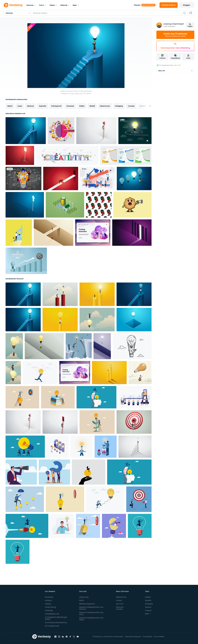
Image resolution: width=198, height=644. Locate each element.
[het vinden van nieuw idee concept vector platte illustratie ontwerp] (135, 397)
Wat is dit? (177, 65)
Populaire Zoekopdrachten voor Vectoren (91, 608)
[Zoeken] (184, 13)
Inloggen (186, 5)
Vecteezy (48, 600)
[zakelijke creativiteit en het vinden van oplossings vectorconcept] (19, 232)
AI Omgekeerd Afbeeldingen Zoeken (56, 618)
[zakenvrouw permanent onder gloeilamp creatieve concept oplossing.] (23, 294)
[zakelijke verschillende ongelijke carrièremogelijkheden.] (109, 372)
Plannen (137, 5)
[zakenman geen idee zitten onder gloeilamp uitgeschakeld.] (60, 319)
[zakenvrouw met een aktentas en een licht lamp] (140, 526)
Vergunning (83, 597)
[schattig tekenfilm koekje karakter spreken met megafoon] (132, 205)
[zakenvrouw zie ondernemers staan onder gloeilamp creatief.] (97, 294)
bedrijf (92, 106)
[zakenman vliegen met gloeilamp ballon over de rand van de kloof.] (44, 346)
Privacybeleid (147, 636)
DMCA (81, 600)
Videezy (48, 604)
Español (148, 600)
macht (9, 106)
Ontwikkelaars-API (52, 614)
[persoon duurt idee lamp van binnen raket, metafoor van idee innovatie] (106, 447)
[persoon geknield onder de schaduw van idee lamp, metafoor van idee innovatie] (82, 447)
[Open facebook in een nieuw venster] (55, 637)
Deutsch (148, 607)
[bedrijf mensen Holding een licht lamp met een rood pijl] (25, 447)
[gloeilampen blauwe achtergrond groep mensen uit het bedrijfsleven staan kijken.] (134, 178)
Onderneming (50, 607)
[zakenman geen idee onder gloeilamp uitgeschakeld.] (60, 294)
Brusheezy (49, 597)
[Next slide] (148, 106)
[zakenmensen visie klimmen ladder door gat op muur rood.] (20, 155)
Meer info (161, 71)
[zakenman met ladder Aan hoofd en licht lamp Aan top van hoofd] (96, 397)
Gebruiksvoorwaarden (133, 636)
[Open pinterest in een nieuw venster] (67, 637)
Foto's (41, 5)
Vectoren (30, 5)
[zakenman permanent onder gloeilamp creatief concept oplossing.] (26, 130)
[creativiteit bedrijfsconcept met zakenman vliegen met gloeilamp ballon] (79, 346)
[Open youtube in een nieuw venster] (78, 637)
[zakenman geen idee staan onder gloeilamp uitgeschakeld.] (134, 294)
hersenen (70, 106)
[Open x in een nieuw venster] (74, 637)
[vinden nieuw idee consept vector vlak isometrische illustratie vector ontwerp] (58, 447)
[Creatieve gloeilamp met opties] (135, 130)
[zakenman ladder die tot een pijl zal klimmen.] (25, 205)
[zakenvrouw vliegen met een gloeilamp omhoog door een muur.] (102, 346)
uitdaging (119, 106)
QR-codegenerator (52, 626)
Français (148, 610)
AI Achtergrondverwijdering (56, 622)
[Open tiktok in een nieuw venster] (70, 637)
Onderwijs (49, 610)
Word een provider (120, 608)
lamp (19, 106)
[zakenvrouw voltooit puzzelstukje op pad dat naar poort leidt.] (60, 178)
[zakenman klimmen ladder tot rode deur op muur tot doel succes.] (60, 422)
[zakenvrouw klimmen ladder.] (135, 447)
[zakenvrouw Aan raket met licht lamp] (27, 526)
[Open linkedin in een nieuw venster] (63, 637)
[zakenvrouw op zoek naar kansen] (97, 319)
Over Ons (119, 604)
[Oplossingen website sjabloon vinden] (92, 232)
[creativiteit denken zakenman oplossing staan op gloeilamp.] (13, 372)
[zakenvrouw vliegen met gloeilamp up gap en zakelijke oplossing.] (134, 319)
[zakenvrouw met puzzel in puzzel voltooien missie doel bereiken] (134, 422)
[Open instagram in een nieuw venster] (59, 637)
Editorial (63, 5)
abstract (30, 106)
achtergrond (56, 106)
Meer (75, 5)
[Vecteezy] (13, 5)
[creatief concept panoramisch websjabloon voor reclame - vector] (67, 155)
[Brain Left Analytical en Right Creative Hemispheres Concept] (61, 130)
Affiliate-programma (87, 604)
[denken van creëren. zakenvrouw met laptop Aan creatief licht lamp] (88, 472)
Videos (52, 5)
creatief (143, 106)
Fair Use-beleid (159, 636)
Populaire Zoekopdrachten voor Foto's (91, 613)
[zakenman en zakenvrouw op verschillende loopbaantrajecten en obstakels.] (53, 232)
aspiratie (42, 106)
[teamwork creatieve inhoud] (97, 178)
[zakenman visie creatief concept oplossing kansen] (96, 130)
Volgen (190, 26)
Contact (119, 600)
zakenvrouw (105, 106)
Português (149, 604)
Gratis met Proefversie (175, 34)
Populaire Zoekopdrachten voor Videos (91, 619)
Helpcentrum (121, 597)
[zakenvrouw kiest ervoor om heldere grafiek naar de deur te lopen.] (132, 232)
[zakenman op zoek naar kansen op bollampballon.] (14, 346)
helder (81, 106)
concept (131, 106)
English (148, 597)
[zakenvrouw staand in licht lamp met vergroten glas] (17, 552)
